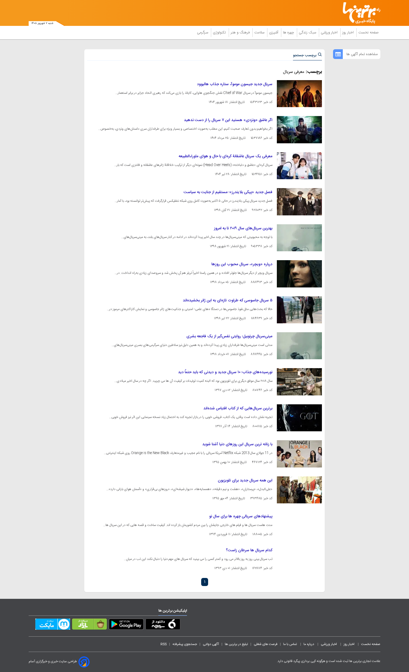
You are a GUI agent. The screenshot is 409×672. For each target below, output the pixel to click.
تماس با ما (290, 644)
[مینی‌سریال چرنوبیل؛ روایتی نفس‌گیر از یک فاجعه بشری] (299, 345)
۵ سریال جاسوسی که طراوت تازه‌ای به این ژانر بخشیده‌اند (227, 300)
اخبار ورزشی (330, 32)
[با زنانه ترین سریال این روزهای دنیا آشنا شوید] (299, 453)
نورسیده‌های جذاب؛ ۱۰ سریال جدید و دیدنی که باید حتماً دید (225, 372)
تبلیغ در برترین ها (236, 644)
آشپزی (274, 32)
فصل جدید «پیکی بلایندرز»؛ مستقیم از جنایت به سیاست (228, 192)
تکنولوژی (220, 32)
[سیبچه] (163, 625)
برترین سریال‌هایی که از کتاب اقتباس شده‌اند (237, 408)
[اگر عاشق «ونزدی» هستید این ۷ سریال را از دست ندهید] (299, 129)
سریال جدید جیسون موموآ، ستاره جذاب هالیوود (234, 84)
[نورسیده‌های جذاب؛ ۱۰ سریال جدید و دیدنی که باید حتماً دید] (299, 381)
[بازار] (89, 625)
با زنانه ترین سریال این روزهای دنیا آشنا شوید (237, 444)
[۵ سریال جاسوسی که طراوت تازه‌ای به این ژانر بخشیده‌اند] (299, 309)
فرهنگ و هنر (241, 32)
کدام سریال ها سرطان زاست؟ (249, 550)
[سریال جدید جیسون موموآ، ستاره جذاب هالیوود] (299, 93)
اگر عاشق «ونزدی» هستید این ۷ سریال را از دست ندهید (228, 120)
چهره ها (289, 32)
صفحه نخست (368, 32)
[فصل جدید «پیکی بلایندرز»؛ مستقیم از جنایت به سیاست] (299, 201)
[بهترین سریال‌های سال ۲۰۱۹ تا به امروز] (299, 237)
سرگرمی (203, 32)
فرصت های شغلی (265, 644)
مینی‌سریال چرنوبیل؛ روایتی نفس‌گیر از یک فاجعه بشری (229, 336)
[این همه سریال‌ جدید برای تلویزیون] (299, 489)
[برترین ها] (359, 13)
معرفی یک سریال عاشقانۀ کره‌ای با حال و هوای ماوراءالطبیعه (225, 156)
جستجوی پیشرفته (185, 644)
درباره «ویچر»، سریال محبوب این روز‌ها (241, 264)
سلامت (259, 32)
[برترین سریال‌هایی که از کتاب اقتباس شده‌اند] (299, 417)
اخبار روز (348, 32)
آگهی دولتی (211, 644)
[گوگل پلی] (126, 625)
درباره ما (309, 644)
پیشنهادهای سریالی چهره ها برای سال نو (240, 516)
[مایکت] (52, 625)
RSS (164, 644)
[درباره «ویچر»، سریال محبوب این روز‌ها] (299, 273)
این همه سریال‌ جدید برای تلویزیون (245, 480)
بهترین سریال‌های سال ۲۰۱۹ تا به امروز (243, 228)
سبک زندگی (308, 32)
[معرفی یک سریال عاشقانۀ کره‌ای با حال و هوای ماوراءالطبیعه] (299, 165)
